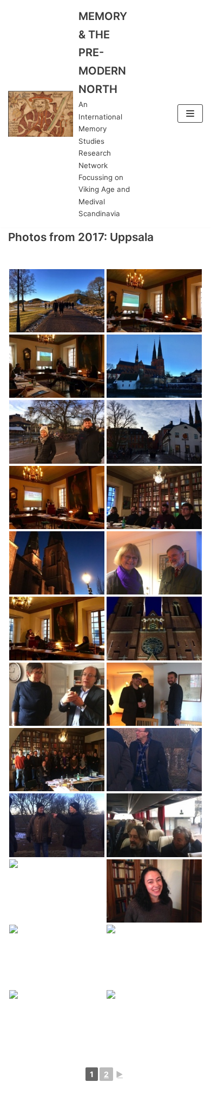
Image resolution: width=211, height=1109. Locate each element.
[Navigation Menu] (190, 113)
